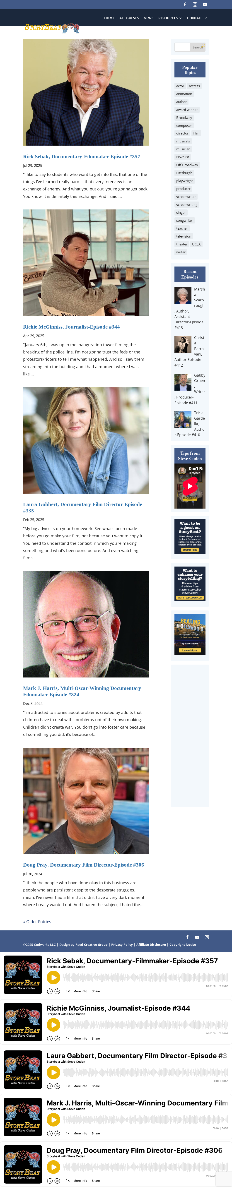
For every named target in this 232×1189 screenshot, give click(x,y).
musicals (183, 141)
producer (183, 188)
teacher (182, 228)
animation (184, 93)
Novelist (182, 157)
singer (181, 212)
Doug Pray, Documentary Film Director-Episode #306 (83, 865)
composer (184, 125)
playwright (184, 180)
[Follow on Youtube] (205, 4)
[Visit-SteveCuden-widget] (189, 599)
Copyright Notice (182, 944)
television (183, 236)
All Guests (129, 18)
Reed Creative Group (91, 944)
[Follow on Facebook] (185, 4)
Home (109, 18)
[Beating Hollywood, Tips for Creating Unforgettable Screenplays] (189, 653)
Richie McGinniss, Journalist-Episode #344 (71, 327)
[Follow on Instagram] (195, 4)
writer (181, 252)
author (181, 101)
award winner (187, 109)
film (196, 133)
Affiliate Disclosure (151, 944)
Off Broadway (187, 165)
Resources (168, 18)
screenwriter (186, 196)
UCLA (196, 244)
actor (180, 86)
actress (194, 86)
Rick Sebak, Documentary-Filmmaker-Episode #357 (81, 156)
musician (183, 149)
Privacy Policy (122, 944)
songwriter (184, 220)
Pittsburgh (184, 173)
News (148, 18)
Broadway (184, 117)
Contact (195, 18)
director (182, 133)
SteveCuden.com (192, 35)
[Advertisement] (189, 736)
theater (181, 244)
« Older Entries (37, 921)
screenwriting (186, 204)
